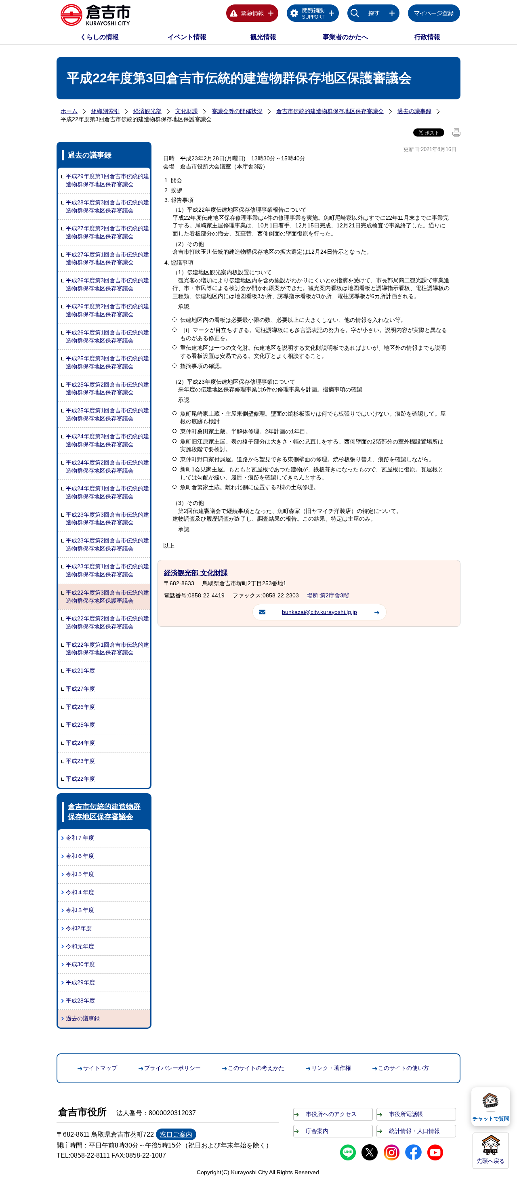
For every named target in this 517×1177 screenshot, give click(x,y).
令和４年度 (80, 892)
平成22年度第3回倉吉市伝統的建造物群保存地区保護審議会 (107, 596)
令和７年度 (80, 837)
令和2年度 (79, 928)
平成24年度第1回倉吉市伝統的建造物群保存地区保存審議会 (107, 492)
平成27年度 (80, 688)
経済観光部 (147, 111)
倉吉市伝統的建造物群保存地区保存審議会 (330, 111)
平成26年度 (80, 707)
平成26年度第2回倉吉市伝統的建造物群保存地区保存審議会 (107, 310)
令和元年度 (80, 946)
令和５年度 (80, 874)
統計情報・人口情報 (414, 1131)
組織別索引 (105, 111)
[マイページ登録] (434, 14)
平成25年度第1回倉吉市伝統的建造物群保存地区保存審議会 (107, 414)
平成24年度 (80, 743)
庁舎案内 (317, 1131)
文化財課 (186, 111)
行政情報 (427, 37)
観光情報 (263, 37)
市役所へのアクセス (331, 1114)
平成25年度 (80, 724)
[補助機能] (313, 14)
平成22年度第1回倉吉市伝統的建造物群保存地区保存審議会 (107, 648)
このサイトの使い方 (403, 1068)
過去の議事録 (414, 111)
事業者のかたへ (345, 37)
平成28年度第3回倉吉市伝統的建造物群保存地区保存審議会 (107, 206)
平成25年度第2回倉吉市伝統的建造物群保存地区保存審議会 (107, 388)
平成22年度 (80, 779)
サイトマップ (100, 1068)
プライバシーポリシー (172, 1068)
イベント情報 (187, 37)
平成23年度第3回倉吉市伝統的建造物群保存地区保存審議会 (107, 518)
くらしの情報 (99, 37)
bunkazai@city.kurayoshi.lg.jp (319, 612)
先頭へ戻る (491, 1161)
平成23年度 (80, 761)
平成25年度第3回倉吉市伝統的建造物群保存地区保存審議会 (107, 362)
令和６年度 (80, 856)
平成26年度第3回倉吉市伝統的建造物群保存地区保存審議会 (107, 284)
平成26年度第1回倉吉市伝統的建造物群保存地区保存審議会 (107, 336)
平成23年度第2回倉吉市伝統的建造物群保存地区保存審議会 (107, 544)
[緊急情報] (252, 14)
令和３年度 (80, 910)
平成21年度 (80, 670)
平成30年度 (80, 964)
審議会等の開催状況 (237, 111)
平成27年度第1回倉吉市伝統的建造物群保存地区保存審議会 (107, 258)
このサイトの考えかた (256, 1068)
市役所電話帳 (406, 1114)
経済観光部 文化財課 (196, 573)
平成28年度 (80, 1000)
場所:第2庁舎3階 (328, 595)
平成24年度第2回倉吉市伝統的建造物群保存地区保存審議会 (107, 466)
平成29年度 (80, 982)
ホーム (69, 111)
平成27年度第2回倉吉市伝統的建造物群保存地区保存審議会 (107, 232)
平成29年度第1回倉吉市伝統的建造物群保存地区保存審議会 (107, 180)
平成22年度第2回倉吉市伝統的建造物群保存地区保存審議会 (107, 622)
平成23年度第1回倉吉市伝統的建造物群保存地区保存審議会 (107, 570)
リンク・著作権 (331, 1068)
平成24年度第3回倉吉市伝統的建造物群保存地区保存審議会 (107, 440)
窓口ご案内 (176, 1134)
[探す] (373, 14)
